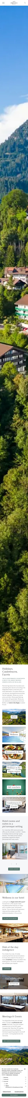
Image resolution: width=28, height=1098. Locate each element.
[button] (25, 2)
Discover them (14, 983)
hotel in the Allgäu (14, 703)
